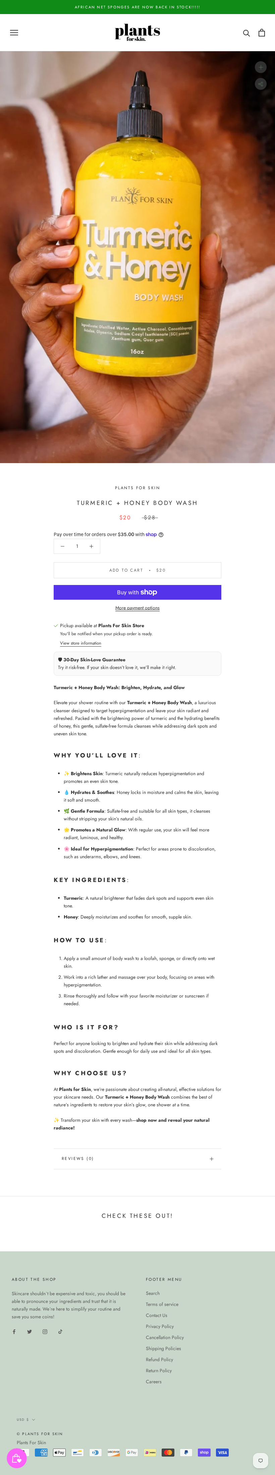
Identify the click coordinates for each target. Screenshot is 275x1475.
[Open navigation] (14, 32)
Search (153, 1293)
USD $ (23, 1419)
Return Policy (159, 1370)
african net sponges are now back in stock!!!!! (137, 7)
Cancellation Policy (165, 1337)
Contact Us (156, 1315)
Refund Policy (159, 1359)
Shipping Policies (163, 1348)
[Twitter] (29, 1331)
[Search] (246, 32)
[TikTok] (60, 1331)
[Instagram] (45, 1331)
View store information (80, 643)
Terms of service (162, 1304)
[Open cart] (262, 32)
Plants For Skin (31, 1442)
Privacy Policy (160, 1326)
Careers (154, 1381)
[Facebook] (14, 1331)
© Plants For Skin (40, 1433)
